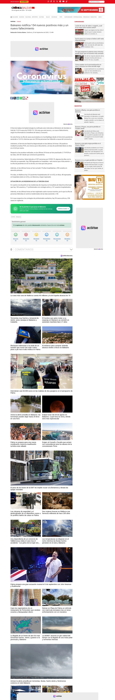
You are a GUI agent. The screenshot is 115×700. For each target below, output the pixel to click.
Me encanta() (26, 239)
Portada (13, 21)
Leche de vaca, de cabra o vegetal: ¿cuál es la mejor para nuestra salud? (88, 26)
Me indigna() (67, 239)
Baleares (15, 17)
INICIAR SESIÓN (15, 1)
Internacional (77, 17)
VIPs (61, 17)
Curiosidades (68, 17)
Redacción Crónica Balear (18, 32)
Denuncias (86, 17)
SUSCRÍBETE (24, 1)
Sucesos (21, 17)
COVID (13, 217)
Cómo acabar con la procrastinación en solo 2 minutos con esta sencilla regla (88, 65)
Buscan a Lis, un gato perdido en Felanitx (88, 160)
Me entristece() (46, 239)
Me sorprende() (57, 239)
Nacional (28, 17)
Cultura (41, 17)
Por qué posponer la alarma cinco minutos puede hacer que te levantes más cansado (89, 52)
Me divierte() (36, 239)
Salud (48, 17)
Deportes (35, 17)
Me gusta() (15, 239)
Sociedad (54, 17)
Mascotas (94, 17)
